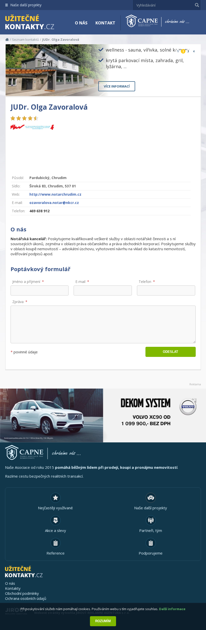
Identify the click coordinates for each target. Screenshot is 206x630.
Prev (185, 88)
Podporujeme (151, 553)
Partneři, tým (150, 530)
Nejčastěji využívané (55, 507)
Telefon (145, 281)
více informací (117, 86)
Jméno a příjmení (26, 281)
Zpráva (18, 301)
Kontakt (105, 23)
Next (193, 88)
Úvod (7, 39)
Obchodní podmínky (22, 593)
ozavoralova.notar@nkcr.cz (54, 202)
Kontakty (13, 588)
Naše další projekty (25, 5)
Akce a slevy (55, 530)
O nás (81, 23)
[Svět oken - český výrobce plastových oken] (103, 415)
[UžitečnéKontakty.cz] (37, 23)
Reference (55, 553)
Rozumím (103, 621)
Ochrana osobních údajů (25, 598)
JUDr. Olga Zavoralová (60, 39)
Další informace (172, 609)
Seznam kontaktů (25, 39)
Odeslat (170, 352)
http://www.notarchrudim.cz (55, 194)
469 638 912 (39, 210)
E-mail (80, 281)
